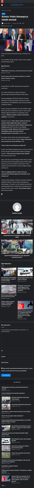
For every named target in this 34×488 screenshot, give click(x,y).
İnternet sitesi (4, 362)
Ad (2, 350)
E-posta (3, 356)
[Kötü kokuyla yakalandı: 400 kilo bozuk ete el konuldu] (8, 289)
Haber (9, 10)
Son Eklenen (17, 382)
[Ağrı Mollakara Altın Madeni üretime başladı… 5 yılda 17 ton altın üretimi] (8, 272)
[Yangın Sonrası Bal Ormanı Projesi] (6, 455)
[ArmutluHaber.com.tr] (17, 5)
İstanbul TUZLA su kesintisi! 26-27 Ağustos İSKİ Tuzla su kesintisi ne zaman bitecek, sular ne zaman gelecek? (25, 314)
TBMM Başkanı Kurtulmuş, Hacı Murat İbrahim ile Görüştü (16, 70)
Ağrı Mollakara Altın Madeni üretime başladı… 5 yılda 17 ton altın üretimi (8, 279)
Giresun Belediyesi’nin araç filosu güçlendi (13, 393)
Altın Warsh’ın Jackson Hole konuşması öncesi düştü (16, 411)
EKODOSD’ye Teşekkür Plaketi (10, 466)
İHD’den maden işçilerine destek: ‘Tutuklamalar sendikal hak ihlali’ (8, 303)
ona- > (3, 485)
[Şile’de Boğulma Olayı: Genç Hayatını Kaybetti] (25, 272)
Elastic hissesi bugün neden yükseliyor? (12, 415)
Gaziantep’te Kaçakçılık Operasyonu (21, 404)
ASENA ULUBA (7, 23)
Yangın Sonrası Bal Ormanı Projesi (21, 453)
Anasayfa (5, 10)
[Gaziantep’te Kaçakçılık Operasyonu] (6, 407)
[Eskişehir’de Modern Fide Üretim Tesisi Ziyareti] (6, 400)
